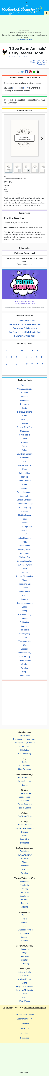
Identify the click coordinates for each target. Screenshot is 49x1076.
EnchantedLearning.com (35, 1008)
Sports (24, 607)
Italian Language (24, 527)
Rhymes (24, 588)
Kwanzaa (25, 530)
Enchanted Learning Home (24, 739)
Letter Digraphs (24, 538)
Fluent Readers (24, 481)
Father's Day (24, 473)
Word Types (25, 676)
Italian (24, 926)
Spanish (24, 937)
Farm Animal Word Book (24, 336)
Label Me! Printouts (24, 990)
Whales (24, 668)
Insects (24, 523)
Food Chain (24, 851)
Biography (24, 404)
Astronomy (24, 400)
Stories (24, 618)
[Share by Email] (34, 71)
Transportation (24, 641)
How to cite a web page (24, 1014)
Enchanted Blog (24, 754)
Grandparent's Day (24, 504)
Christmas (24, 431)
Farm (24, 469)
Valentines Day (24, 653)
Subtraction (24, 622)
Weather (24, 664)
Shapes (24, 599)
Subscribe (16, 88)
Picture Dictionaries (24, 576)
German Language (24, 500)
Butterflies (24, 839)
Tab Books (24, 630)
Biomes (24, 832)
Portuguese (24, 933)
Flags (24, 953)
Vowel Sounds (24, 660)
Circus (24, 439)
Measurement (24, 546)
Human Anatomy (24, 855)
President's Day (24, 584)
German (24, 923)
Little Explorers (24, 769)
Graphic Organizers (24, 986)
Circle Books (24, 435)
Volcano (24, 907)
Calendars (24, 976)
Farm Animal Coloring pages (24, 328)
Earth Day (24, 458)
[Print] (38, 71)
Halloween (24, 511)
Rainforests (24, 866)
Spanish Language (25, 603)
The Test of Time (25, 816)
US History (24, 964)
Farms (16, 57)
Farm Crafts (41, 64)
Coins (24, 446)
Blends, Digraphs (24, 412)
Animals (11, 57)
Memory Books (24, 550)
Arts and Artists (24, 972)
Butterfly (24, 420)
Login (20, 2)
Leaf (24, 534)
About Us (24, 1033)
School (24, 595)
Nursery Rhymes (24, 565)
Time (24, 637)
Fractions (24, 488)
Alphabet (24, 393)
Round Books (24, 592)
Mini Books (24, 553)
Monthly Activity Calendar (24, 743)
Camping (24, 423)
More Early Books (39, 60)
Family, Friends (24, 465)
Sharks (24, 869)
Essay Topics (24, 797)
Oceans (24, 900)
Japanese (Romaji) (25, 930)
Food (24, 485)
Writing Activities (25, 804)
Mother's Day (24, 557)
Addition (24, 385)
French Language (24, 492)
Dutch (24, 915)
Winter (24, 672)
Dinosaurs (24, 843)
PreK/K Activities (24, 778)
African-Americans (24, 389)
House (24, 519)
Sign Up (27, 2)
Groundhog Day (24, 507)
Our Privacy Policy (24, 1019)
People (25, 572)
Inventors (24, 960)
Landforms (24, 896)
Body (24, 416)
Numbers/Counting (24, 561)
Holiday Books (24, 515)
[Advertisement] (24, 23)
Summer (24, 626)
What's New (25, 735)
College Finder (24, 979)
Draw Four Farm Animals (24, 321)
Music (24, 997)
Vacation (24, 649)
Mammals (24, 858)
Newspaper (24, 801)
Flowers (24, 477)
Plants (24, 580)
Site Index (24, 750)
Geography (24, 496)
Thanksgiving (24, 634)
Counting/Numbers (24, 454)
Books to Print (24, 746)
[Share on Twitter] (22, 71)
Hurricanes (24, 892)
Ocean (24, 569)
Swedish (24, 941)
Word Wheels (24, 1001)
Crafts (24, 762)
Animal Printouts (25, 825)
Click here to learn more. (24, 40)
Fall (24, 462)
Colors (24, 450)
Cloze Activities (24, 793)
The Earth (24, 885)
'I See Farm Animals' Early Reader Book (24, 324)
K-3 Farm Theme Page (37, 62)
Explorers (24, 949)
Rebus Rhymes (24, 781)
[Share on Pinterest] (30, 71)
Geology (24, 889)
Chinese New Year (24, 427)
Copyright (7, 1008)
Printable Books (23, 57)
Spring (24, 611)
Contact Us (24, 1028)
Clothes (24, 442)
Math (24, 542)
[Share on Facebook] (26, 71)
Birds (24, 408)
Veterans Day (24, 657)
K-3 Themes (24, 766)
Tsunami (24, 903)
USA (24, 645)
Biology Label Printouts (24, 828)
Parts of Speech (24, 808)
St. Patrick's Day (24, 615)
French (24, 919)
